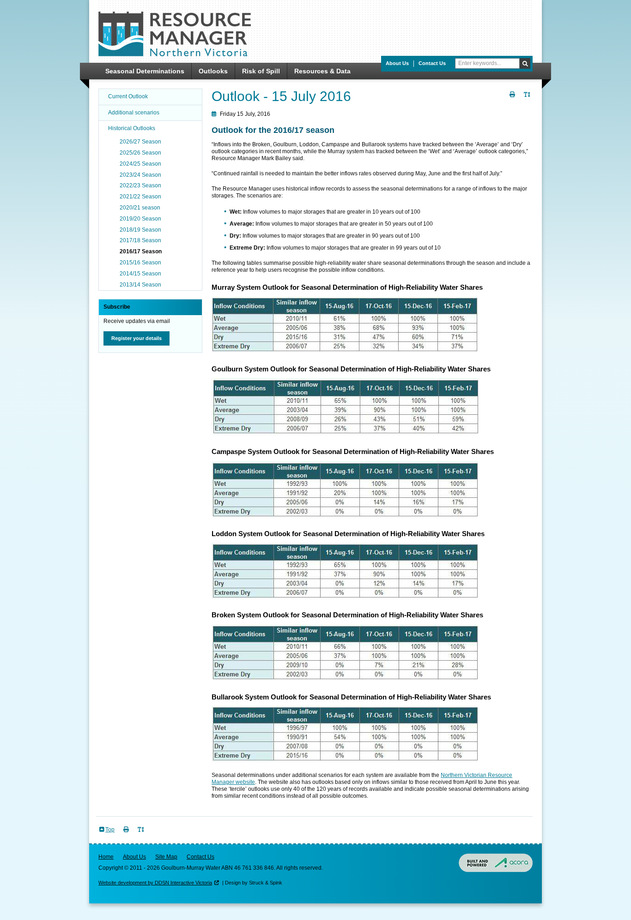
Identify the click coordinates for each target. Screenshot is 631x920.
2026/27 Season (140, 141)
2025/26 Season (140, 152)
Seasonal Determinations (144, 71)
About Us (397, 63)
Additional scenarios (133, 112)
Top (110, 829)
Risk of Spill (261, 71)
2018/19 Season (140, 230)
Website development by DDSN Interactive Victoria (155, 882)
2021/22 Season (140, 196)
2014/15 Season (140, 273)
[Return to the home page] (174, 54)
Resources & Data (322, 71)
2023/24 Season (140, 175)
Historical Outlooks (131, 128)
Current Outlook (128, 96)
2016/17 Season (141, 251)
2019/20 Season (140, 218)
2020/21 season (140, 207)
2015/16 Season (140, 262)
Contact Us (432, 63)
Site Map (166, 857)
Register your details (136, 338)
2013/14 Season (140, 284)
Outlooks (213, 71)
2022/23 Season (140, 185)
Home (106, 857)
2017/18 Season (140, 240)
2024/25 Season (140, 164)
